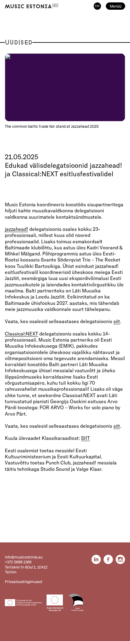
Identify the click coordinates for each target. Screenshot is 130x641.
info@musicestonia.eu (24, 557)
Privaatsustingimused (23, 581)
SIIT (85, 438)
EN (97, 6)
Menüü (116, 6)
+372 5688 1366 (18, 561)
